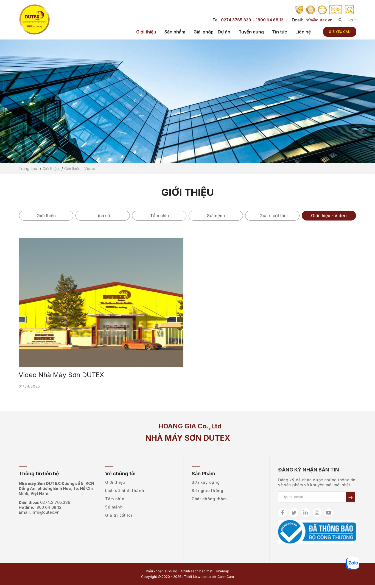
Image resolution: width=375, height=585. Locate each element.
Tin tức (279, 32)
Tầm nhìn (159, 215)
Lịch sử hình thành (124, 490)
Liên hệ (303, 32)
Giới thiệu (146, 32)
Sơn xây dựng (206, 482)
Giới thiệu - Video (329, 215)
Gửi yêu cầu (340, 32)
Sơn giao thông (207, 490)
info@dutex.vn (318, 20)
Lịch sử (103, 215)
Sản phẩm (174, 32)
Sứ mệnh (216, 215)
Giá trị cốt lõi (272, 215)
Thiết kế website (197, 577)
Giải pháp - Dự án (212, 32)
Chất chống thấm (209, 498)
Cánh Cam (225, 577)
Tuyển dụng (251, 32)
